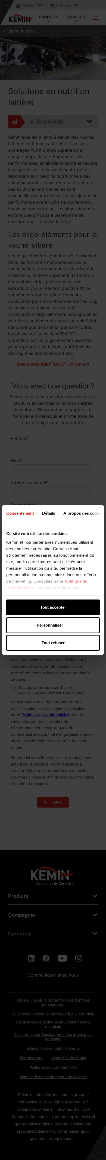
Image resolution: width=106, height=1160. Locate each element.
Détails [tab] (48, 513)
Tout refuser (53, 642)
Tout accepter (53, 607)
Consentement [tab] (20, 513)
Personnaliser (50, 625)
